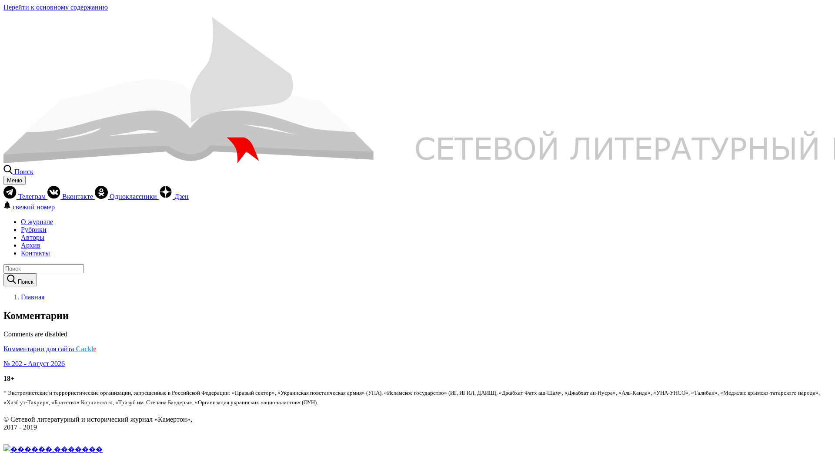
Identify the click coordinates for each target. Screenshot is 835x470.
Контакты (35, 253)
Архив (30, 245)
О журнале (37, 221)
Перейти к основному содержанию (55, 7)
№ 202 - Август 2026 (34, 363)
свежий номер (34, 207)
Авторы (32, 237)
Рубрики (34, 229)
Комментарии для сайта (49, 348)
